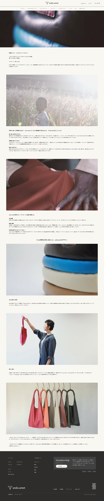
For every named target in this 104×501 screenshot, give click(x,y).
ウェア (9, 469)
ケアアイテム (19, 462)
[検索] (95, 3)
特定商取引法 (10, 494)
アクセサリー (19, 464)
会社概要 (55, 489)
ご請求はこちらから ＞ (14, 445)
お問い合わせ (77, 489)
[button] (23, 8)
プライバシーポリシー (18, 494)
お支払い (36, 467)
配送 (35, 464)
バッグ (9, 471)
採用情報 (61, 489)
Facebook (89, 471)
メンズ (9, 462)
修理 (35, 472)
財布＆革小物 (11, 474)
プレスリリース (69, 489)
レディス (10, 464)
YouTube (94, 471)
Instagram (84, 471)
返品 (35, 469)
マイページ (36, 462)
